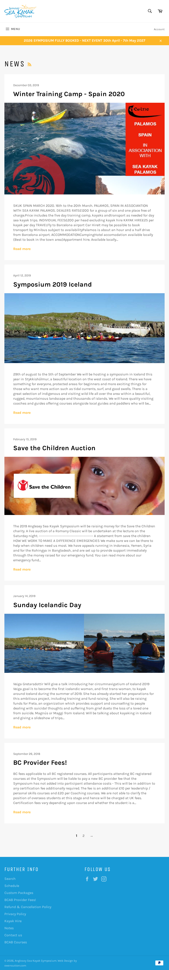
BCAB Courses (15, 942)
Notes (9, 928)
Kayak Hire (13, 921)
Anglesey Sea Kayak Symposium (36, 960)
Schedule (11, 886)
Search (10, 879)
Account (159, 29)
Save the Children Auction (54, 448)
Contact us (13, 935)
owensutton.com (15, 965)
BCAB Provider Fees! (20, 900)
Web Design (65, 960)
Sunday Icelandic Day (47, 605)
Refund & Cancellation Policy (27, 907)
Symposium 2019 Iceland (52, 284)
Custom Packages (18, 893)
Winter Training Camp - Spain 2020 (69, 94)
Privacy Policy (15, 914)
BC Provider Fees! (40, 763)
